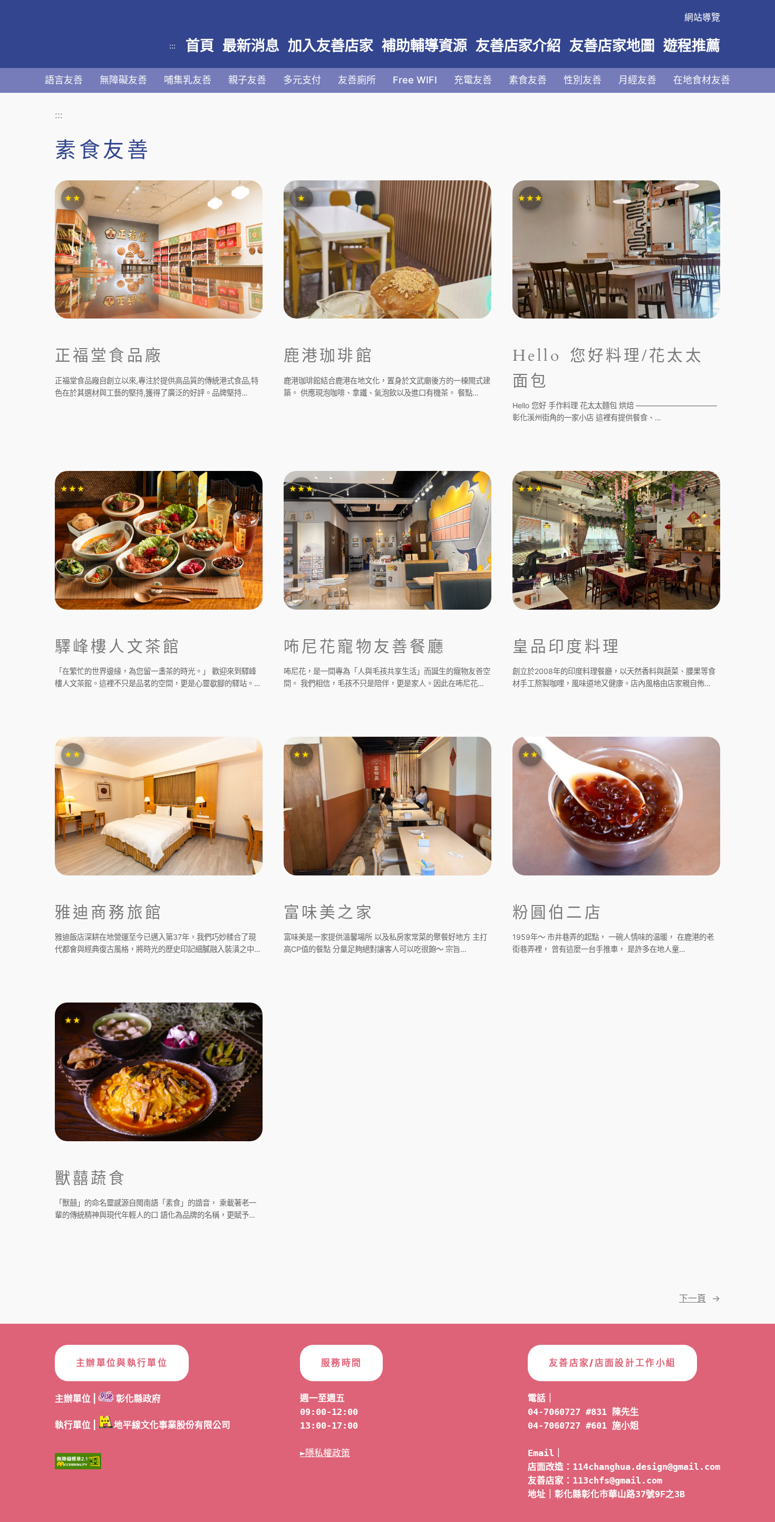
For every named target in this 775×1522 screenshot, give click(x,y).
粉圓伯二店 (557, 912)
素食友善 (528, 79)
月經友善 (637, 79)
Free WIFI (415, 79)
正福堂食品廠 (109, 356)
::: (172, 45)
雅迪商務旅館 (109, 912)
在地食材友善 (701, 79)
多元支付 (302, 79)
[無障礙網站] (78, 1464)
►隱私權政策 (325, 1453)
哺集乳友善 (187, 79)
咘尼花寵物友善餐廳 (364, 647)
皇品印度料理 (566, 647)
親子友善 (247, 79)
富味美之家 (329, 912)
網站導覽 (702, 17)
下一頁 (699, 1298)
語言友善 (64, 79)
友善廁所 (357, 79)
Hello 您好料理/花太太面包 (607, 368)
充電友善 (473, 79)
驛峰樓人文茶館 (118, 647)
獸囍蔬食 (91, 1178)
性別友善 (583, 79)
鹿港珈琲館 (329, 356)
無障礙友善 (123, 79)
